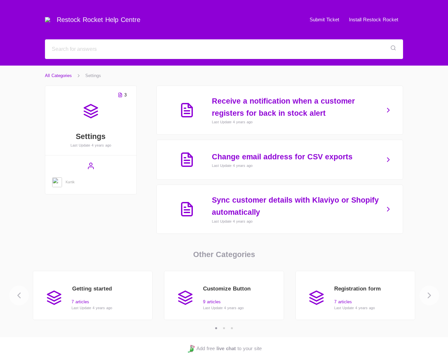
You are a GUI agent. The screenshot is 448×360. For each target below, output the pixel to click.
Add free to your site (228, 348)
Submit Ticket (324, 19)
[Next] (429, 295)
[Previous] (19, 295)
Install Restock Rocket (373, 19)
